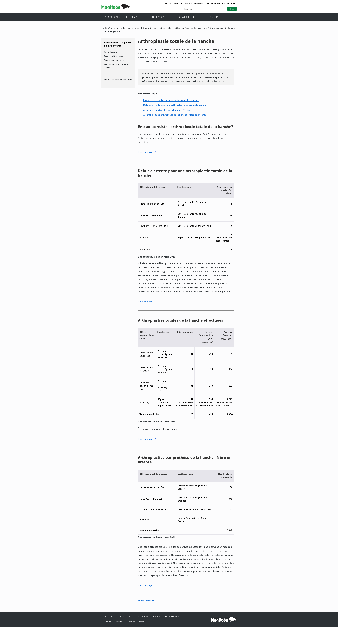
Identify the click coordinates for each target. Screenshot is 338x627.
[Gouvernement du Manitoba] (115, 8)
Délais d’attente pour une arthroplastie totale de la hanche (174, 104)
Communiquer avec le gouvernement (220, 3)
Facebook (119, 621)
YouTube (131, 621)
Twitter (108, 621)
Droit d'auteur (143, 616)
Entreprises (158, 16)
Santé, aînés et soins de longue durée (120, 28)
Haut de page (145, 152)
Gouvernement (186, 16)
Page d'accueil (110, 52)
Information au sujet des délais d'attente (162, 28)
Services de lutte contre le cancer (116, 65)
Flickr (141, 621)
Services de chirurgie (195, 28)
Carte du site (197, 3)
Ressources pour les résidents (119, 16)
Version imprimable (173, 3)
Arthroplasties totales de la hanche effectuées (168, 109)
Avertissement (146, 600)
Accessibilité (110, 616)
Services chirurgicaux (113, 56)
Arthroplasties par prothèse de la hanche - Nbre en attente (174, 114)
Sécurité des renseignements (166, 616)
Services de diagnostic (114, 60)
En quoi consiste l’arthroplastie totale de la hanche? (171, 100)
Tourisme (214, 16)
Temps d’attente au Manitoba (118, 79)
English (186, 3)
